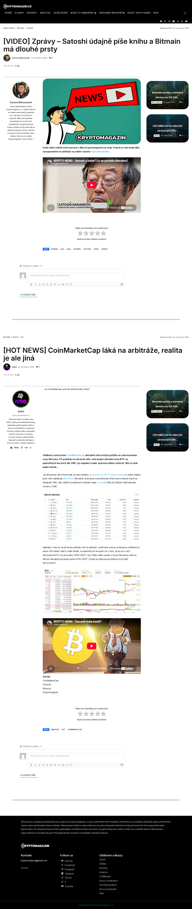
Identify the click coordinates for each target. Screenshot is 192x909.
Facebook (70, 865)
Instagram (70, 869)
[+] (70, 284)
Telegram (69, 873)
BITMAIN (54, 249)
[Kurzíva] (35, 284)
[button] (185, 13)
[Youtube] (186, 21)
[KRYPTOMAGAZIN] (35, 846)
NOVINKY (77, 249)
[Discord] (160, 21)
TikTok (68, 878)
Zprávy (30, 28)
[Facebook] (165, 21)
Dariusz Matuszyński (21, 58)
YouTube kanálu (100, 151)
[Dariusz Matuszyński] (7, 57)
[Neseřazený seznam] (51, 284)
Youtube (69, 886)
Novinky (20, 28)
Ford (62, 249)
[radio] (80, 234)
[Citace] (55, 284)
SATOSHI (87, 249)
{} (67, 284)
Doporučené (8, 28)
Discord (68, 861)
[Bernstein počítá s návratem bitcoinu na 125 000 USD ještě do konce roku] (167, 95)
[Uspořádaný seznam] (47, 284)
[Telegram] (173, 21)
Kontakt (24, 868)
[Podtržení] (39, 284)
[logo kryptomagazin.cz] (17, 6)
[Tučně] (31, 284)
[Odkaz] (63, 284)
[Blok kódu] (59, 284)
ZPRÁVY (104, 249)
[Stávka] (43, 284)
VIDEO (96, 249)
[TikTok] (177, 21)
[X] (181, 21)
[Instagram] (169, 21)
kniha (69, 249)
